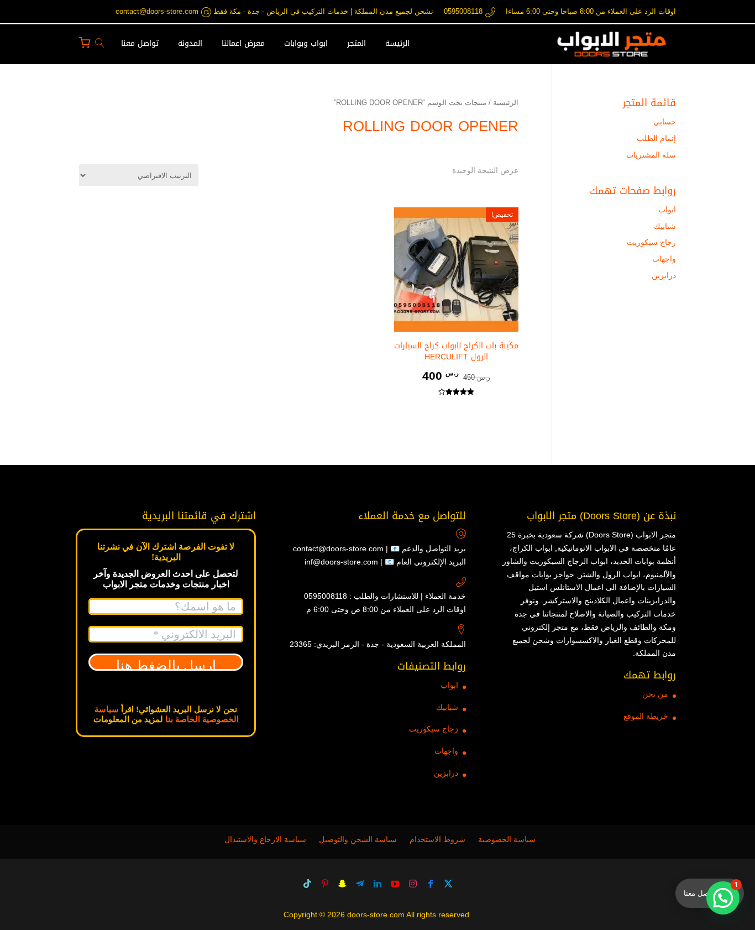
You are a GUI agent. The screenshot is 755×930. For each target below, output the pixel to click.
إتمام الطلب (656, 138)
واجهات (664, 258)
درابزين (664, 275)
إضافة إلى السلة (456, 410)
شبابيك (665, 226)
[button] (727, 856)
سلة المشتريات (651, 154)
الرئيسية (505, 102)
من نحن (655, 693)
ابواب (667, 209)
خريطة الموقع (645, 716)
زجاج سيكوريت (651, 242)
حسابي (664, 121)
